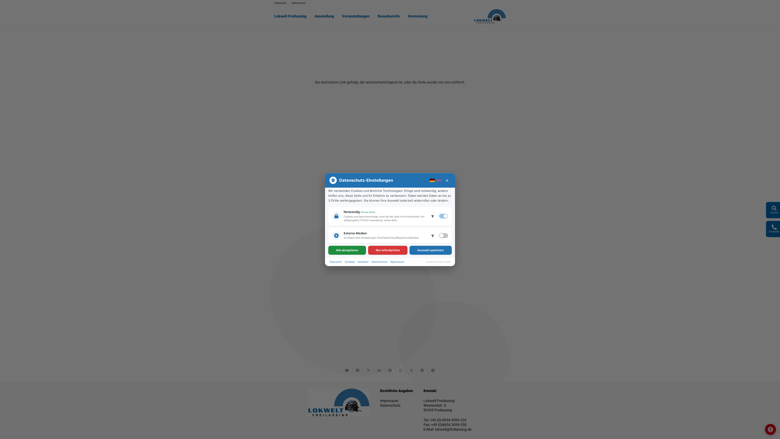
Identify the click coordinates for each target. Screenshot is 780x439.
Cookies (350, 261)
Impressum (397, 261)
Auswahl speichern (430, 250)
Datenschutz (380, 261)
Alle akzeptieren (347, 250)
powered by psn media (438, 261)
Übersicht (335, 261)
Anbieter (363, 261)
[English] (438, 180)
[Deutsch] (432, 180)
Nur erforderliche (388, 250)
